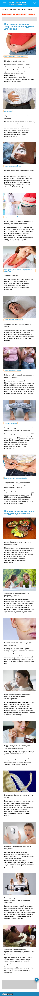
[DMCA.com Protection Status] (7, 995)
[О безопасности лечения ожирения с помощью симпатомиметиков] (19, 204)
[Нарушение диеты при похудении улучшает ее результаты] (19, 732)
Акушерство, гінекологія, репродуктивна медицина (18, 270)
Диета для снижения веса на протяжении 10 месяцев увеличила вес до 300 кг (19, 952)
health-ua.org (18, 3)
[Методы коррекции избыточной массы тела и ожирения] (19, 153)
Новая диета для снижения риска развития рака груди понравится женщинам (17, 900)
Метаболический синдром (14, 61)
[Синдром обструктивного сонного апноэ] (19, 307)
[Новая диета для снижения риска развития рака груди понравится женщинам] (19, 884)
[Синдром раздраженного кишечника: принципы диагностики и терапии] (19, 410)
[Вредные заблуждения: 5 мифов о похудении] (19, 833)
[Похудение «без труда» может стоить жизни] (19, 781)
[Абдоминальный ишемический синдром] (19, 98)
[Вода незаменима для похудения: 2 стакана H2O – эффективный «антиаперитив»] (19, 680)
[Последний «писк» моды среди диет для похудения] (19, 629)
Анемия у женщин (11, 275)
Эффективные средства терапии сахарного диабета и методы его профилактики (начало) (17, 485)
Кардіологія (8, 111)
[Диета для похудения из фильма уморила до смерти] (19, 580)
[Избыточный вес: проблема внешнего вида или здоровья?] (19, 358)
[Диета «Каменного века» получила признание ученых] (19, 528)
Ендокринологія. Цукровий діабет (16, 56)
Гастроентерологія (10, 423)
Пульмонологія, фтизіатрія (13, 319)
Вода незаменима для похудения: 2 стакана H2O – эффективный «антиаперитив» (17, 696)
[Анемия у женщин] (19, 257)
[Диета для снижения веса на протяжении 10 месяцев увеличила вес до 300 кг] (19, 936)
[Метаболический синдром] (19, 44)
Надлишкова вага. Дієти (12, 166)
